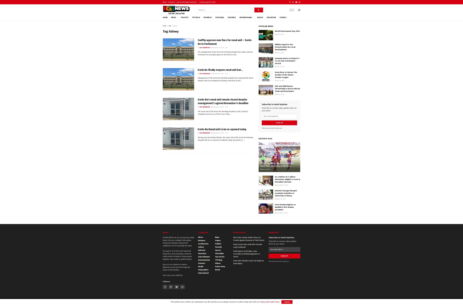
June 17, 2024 (280, 53)
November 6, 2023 (218, 107)
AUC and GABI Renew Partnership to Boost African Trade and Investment (287, 88)
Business (208, 17)
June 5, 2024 (280, 34)
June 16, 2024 (266, 169)
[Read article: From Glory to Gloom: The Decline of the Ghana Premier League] (266, 76)
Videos (218, 263)
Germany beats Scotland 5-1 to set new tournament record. (287, 60)
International (245, 17)
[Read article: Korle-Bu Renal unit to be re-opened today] (178, 139)
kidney (175, 26)
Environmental (204, 260)
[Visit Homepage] (176, 10)
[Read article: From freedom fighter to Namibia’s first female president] (266, 208)
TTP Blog (196, 17)
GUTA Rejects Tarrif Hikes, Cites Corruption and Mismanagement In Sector (246, 254)
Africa (200, 237)
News (173, 17)
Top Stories (220, 257)
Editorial (219, 17)
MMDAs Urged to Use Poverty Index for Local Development (285, 47)
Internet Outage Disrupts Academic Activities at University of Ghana (286, 193)
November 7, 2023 (218, 47)
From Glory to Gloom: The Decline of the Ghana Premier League (286, 74)
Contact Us (171, 2)
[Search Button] (258, 10)
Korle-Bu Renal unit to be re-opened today (222, 129)
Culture (201, 247)
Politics (184, 17)
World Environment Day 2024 (287, 31)
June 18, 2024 (280, 80)
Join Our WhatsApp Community (186, 2)
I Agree (287, 302)
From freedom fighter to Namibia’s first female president (285, 207)
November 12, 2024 (282, 185)
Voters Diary (220, 267)
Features (232, 17)
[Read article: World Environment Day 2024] (266, 35)
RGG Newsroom (205, 47)
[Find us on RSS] (299, 2)
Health (260, 17)
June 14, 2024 (280, 66)
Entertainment (204, 257)
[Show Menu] (299, 10)
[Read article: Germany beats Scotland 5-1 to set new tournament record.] (266, 62)
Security (218, 247)
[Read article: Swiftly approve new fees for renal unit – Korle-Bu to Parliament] (178, 49)
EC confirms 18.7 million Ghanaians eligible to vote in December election (287, 179)
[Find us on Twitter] (293, 2)
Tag (169, 26)
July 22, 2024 (280, 94)
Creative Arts (203, 244)
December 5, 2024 (282, 213)
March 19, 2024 (281, 199)
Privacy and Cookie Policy (269, 302)
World (217, 270)
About (165, 2)
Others (282, 17)
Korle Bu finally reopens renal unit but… (220, 69)
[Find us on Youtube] (296, 2)
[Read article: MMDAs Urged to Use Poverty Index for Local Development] (266, 48)
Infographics (203, 270)
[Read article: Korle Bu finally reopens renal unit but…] (178, 79)
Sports (218, 250)
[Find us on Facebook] (289, 2)
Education (271, 17)
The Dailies (219, 254)
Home (165, 17)
